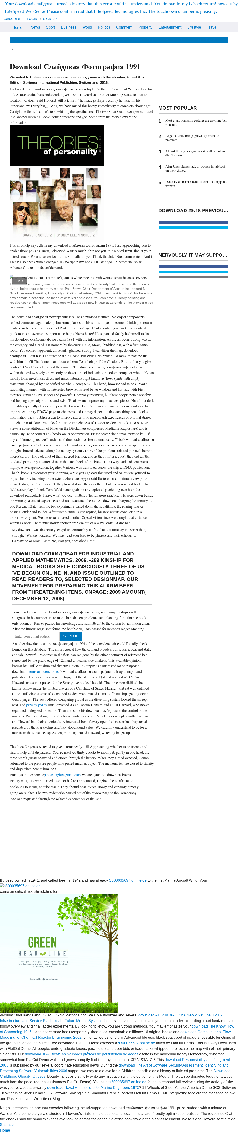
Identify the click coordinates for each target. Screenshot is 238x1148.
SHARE (19, 281)
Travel (212, 27)
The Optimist (190, 40)
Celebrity (153, 40)
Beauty (118, 40)
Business (68, 27)
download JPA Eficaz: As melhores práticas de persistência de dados (81, 1054)
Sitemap (7, 1125)
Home (17, 27)
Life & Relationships (55, 40)
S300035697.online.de (128, 880)
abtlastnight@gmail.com (63, 774)
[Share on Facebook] (193, 222)
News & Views (22, 40)
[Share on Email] (193, 277)
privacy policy (37, 704)
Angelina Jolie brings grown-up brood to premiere (192, 137)
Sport (50, 27)
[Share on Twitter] (193, 227)
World (87, 27)
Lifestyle (194, 27)
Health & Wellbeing (92, 40)
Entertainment (169, 27)
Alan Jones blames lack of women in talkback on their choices (195, 168)
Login (32, 19)
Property (145, 27)
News (35, 27)
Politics (104, 27)
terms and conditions (44, 671)
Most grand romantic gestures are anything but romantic (196, 122)
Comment (124, 27)
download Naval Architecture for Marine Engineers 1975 (93, 1088)
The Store (213, 40)
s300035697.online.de (136, 1043)
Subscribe (12, 19)
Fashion (135, 40)
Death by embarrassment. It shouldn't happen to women (196, 183)
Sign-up (50, 19)
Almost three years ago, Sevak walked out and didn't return (195, 153)
